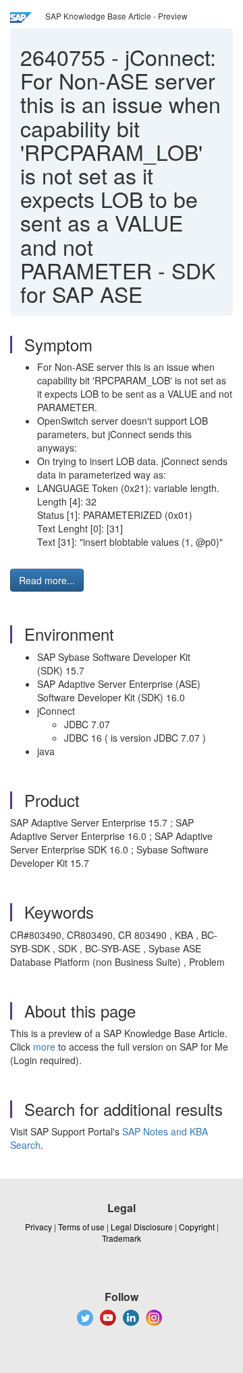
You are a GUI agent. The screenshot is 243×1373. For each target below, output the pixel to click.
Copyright (197, 1226)
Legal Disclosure (142, 1226)
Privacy (38, 1226)
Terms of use (81, 1226)
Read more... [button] (47, 580)
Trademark (121, 1238)
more (44, 1046)
